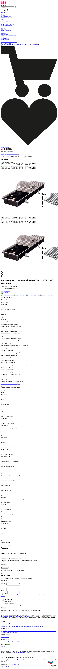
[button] (4, 292)
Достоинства (4, 587)
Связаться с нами (5, 667)
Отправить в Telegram (34, 295)
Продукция (3, 631)
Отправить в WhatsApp (49, 295)
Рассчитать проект (20, 631)
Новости (41, 626)
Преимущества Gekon (18, 626)
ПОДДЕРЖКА (10, 44)
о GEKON (3, 626)
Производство (9, 626)
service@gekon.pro (5, 666)
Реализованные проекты (30, 626)
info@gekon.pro (13, 659)
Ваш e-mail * (4, 584)
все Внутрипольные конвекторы (9, 384)
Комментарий (4, 593)
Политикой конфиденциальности (21, 652)
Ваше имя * (3, 583)
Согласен (3, 621)
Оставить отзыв (13, 286)
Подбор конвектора (33, 44)
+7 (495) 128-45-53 (5, 659)
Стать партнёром (5, 637)
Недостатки (3, 590)
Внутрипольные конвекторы (12, 154)
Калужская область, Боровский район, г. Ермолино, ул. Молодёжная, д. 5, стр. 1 (36, 659)
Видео (37, 626)
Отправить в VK (22, 295)
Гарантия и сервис (10, 631)
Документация (4, 641)
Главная (2, 154)
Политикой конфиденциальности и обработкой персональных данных (18, 616)
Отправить (3, 607)
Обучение (19, 641)
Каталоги (14, 641)
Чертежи (10, 641)
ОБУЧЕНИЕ (4, 44)
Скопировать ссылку (9, 295)
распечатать (7, 291)
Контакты (3, 646)
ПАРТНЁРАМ (17, 44)
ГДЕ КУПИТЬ (25, 44)
